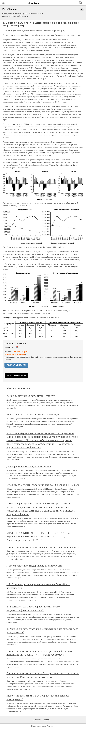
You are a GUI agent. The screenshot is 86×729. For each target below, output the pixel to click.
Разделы (46, 720)
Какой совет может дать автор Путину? (30, 395)
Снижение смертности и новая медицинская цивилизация (42, 547)
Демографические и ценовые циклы (28, 466)
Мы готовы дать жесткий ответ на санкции (33, 414)
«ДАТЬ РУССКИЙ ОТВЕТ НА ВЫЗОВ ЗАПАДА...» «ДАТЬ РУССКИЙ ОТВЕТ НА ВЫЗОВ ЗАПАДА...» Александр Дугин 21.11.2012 (38, 536)
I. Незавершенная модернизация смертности (34, 565)
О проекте (37, 720)
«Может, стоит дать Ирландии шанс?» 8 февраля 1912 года (43, 484)
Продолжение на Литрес (16, 375)
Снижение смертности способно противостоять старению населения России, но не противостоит (42, 675)
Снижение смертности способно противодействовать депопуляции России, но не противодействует (39, 652)
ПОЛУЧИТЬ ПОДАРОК (16, 365)
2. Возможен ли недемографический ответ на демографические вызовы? (33, 608)
